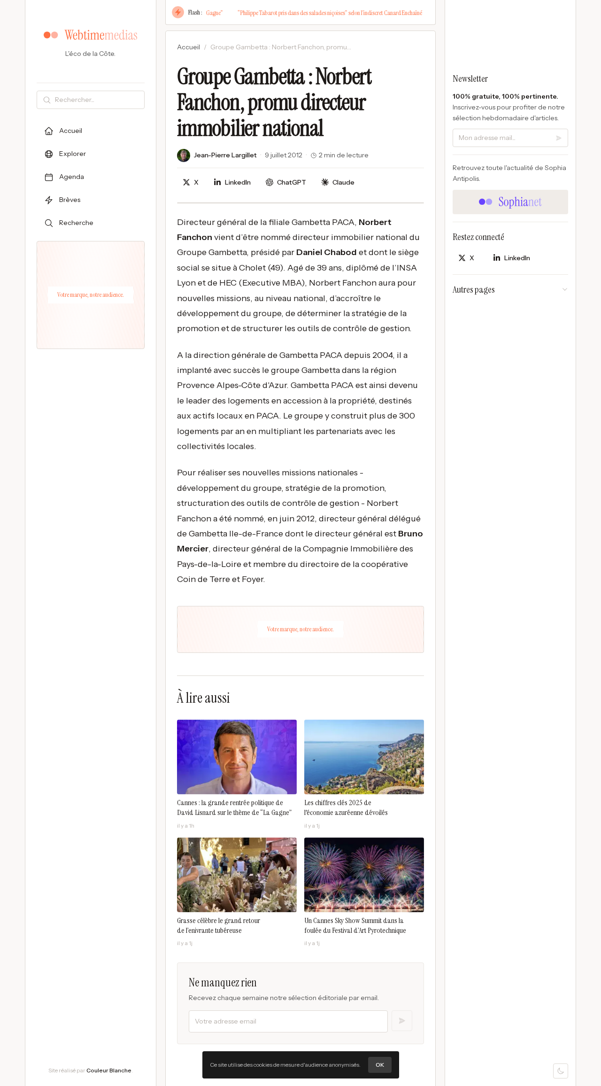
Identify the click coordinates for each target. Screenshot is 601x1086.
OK (380, 1064)
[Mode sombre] (560, 1070)
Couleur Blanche (108, 1070)
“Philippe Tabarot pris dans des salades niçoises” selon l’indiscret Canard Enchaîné (313, 12)
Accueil (188, 47)
